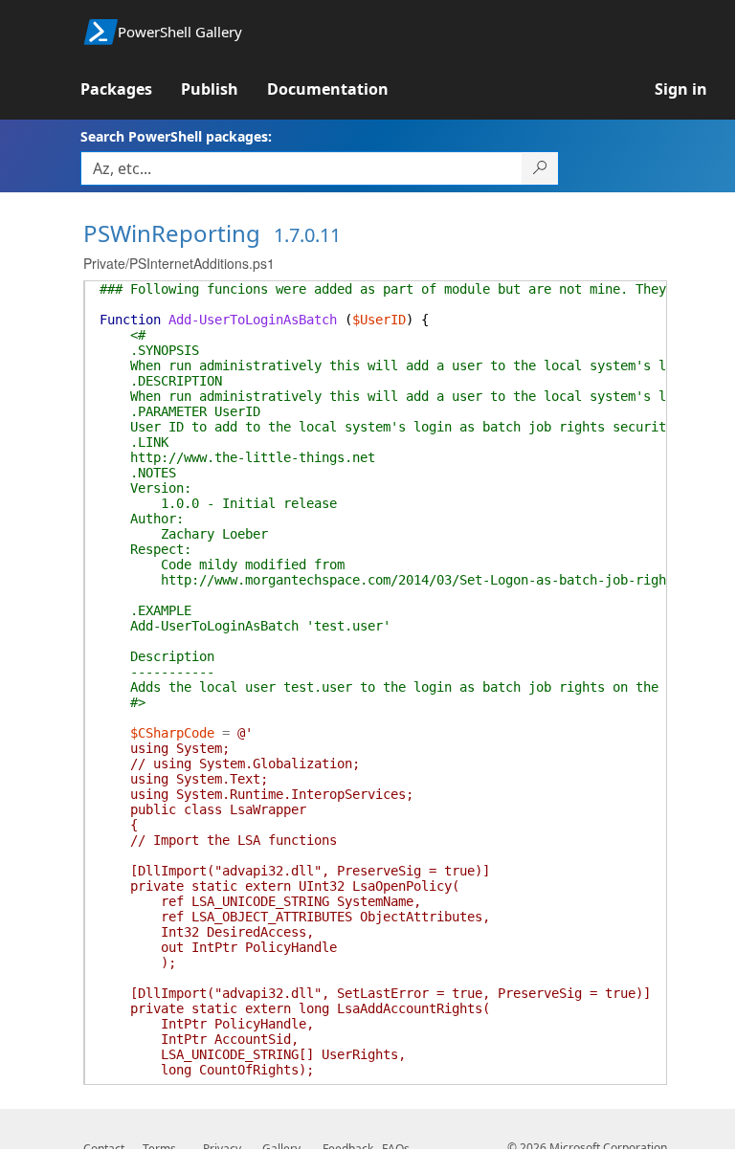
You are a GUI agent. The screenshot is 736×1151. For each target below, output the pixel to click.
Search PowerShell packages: (176, 136)
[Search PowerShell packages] (540, 168)
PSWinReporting (171, 233)
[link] (130, 89)
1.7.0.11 (307, 235)
